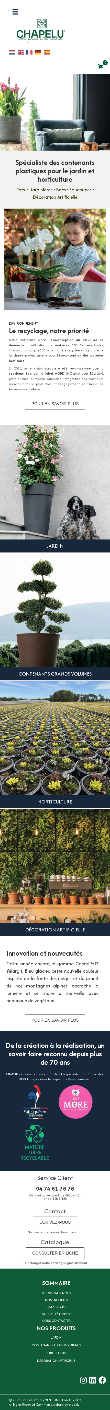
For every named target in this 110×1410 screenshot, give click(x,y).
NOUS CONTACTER (56, 1320)
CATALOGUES (56, 1306)
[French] (30, 51)
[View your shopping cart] (100, 66)
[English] (22, 51)
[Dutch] (13, 51)
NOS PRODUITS (56, 1300)
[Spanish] (48, 51)
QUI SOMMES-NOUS (56, 1293)
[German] (39, 51)
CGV (78, 1400)
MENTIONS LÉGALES (58, 1400)
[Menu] (15, 12)
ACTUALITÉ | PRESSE (56, 1313)
